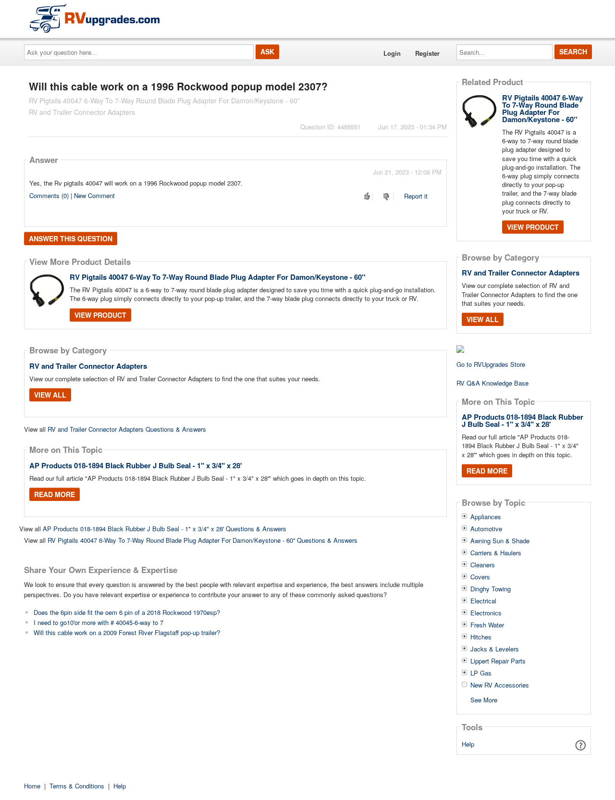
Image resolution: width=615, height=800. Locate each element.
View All (50, 395)
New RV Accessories (499, 685)
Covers (480, 577)
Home (32, 785)
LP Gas (481, 673)
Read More (54, 494)
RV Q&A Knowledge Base (492, 383)
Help (468, 744)
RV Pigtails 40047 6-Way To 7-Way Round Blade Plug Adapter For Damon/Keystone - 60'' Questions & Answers (202, 540)
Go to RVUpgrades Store (490, 364)
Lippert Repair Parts (498, 661)
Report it (416, 196)
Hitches (481, 637)
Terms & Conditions (76, 785)
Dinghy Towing (490, 589)
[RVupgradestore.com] (94, 18)
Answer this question (70, 238)
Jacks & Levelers (494, 649)
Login (392, 53)
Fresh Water (487, 625)
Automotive (486, 528)
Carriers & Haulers (495, 553)
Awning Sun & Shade (499, 541)
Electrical (483, 601)
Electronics (486, 613)
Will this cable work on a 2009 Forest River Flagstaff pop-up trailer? (127, 632)
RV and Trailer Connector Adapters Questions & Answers (127, 429)
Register (427, 53)
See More (483, 699)
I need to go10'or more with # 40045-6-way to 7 (98, 622)
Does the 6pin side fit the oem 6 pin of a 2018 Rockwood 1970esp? (127, 612)
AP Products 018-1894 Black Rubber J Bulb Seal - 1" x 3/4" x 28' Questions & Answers (164, 528)
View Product (100, 315)
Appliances (485, 516)
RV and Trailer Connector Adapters (88, 366)
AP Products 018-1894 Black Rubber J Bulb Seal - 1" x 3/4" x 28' (135, 465)
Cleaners (482, 565)
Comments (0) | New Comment (72, 195)
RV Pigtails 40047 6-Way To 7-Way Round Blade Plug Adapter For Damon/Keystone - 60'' (218, 277)
